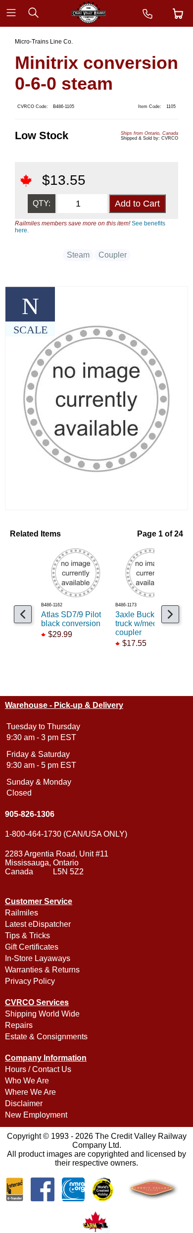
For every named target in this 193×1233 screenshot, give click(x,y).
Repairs (19, 1025)
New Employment (36, 1115)
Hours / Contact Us (38, 1069)
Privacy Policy (30, 981)
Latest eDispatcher (38, 924)
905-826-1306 (29, 814)
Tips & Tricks (27, 935)
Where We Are (30, 1092)
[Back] (23, 614)
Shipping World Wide (42, 1014)
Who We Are (27, 1080)
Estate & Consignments (46, 1036)
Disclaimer (24, 1103)
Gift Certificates (31, 947)
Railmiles (21, 913)
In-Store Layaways (37, 958)
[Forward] (170, 614)
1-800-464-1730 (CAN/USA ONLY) (66, 834)
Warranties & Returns (42, 969)
